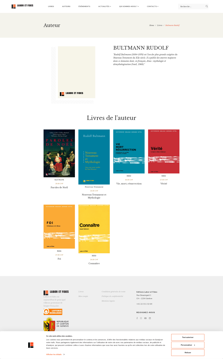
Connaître (94, 263)
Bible (129, 176)
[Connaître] (94, 229)
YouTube (145, 318)
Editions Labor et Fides (146, 292)
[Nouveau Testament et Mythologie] (94, 157)
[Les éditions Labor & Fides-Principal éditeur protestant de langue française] (22, 6)
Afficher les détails (54, 354)
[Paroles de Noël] (59, 153)
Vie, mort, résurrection (129, 183)
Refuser (188, 353)
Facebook (137, 318)
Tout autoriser (187, 337)
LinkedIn (150, 318)
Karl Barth (59, 180)
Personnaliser (186, 345)
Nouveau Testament (94, 187)
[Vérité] (163, 151)
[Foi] (59, 227)
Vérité (164, 183)
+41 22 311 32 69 (144, 304)
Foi (59, 259)
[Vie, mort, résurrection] (129, 151)
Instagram (141, 318)
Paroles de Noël (59, 187)
